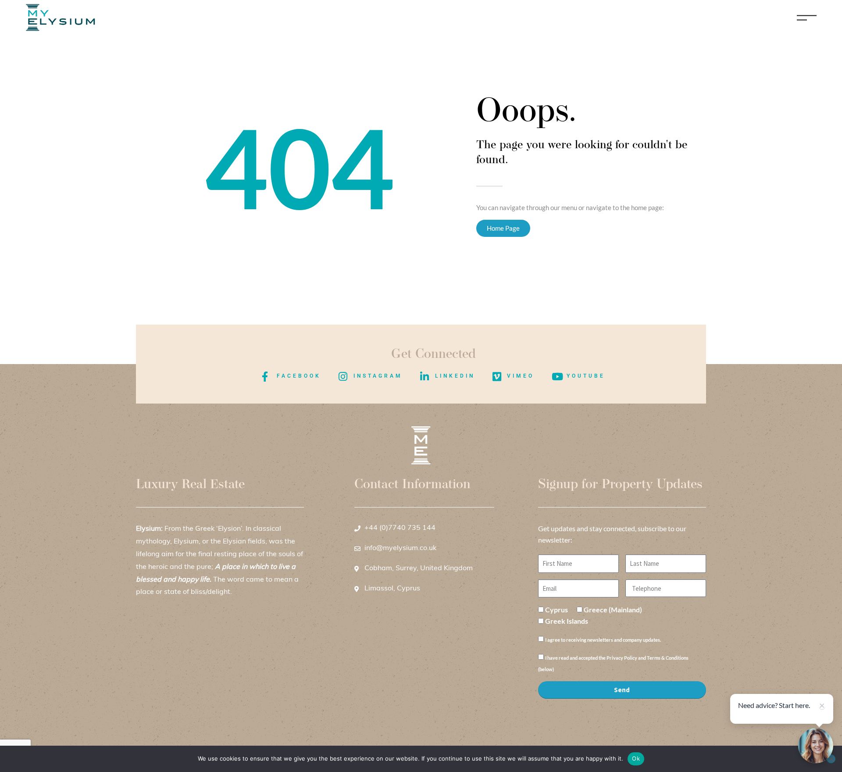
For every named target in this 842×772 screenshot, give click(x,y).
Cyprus (556, 609)
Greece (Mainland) (613, 609)
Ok (636, 758)
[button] (815, 745)
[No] (831, 758)
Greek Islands (566, 621)
